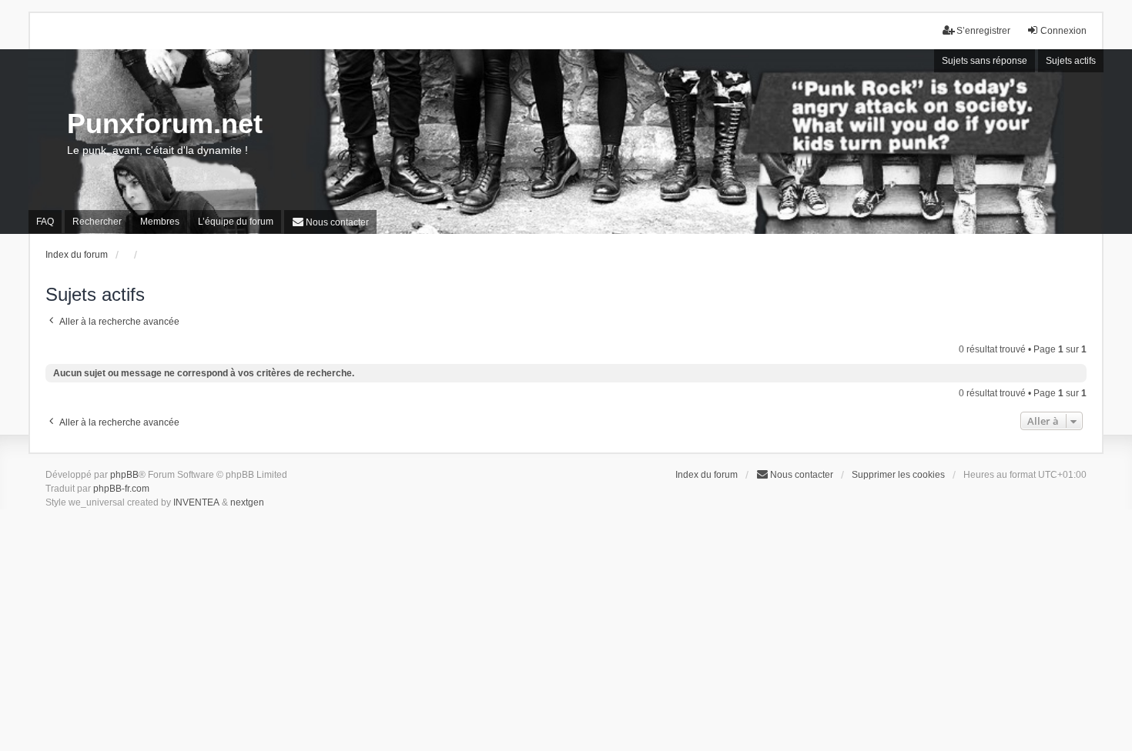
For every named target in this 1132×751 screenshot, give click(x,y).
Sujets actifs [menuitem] (1071, 60)
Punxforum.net (165, 123)
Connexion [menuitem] (1063, 30)
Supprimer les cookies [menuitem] (898, 474)
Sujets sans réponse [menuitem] (984, 60)
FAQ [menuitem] (45, 221)
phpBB (124, 474)
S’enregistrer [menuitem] (983, 30)
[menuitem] (330, 222)
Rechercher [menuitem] (97, 221)
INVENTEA (196, 502)
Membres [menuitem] (159, 221)
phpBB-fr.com (121, 488)
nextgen (247, 502)
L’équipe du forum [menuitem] (235, 221)
